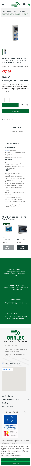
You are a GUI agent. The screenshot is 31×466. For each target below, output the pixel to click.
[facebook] (6, 412)
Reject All (15, 463)
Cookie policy (5, 455)
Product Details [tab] (15, 131)
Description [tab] (15, 127)
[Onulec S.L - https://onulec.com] (11, 363)
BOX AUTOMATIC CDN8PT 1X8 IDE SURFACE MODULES (22, 239)
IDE (25, 68)
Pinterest (12, 120)
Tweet (10, 120)
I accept (15, 459)
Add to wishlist (22, 105)
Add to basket (10, 105)
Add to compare (27, 105)
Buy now (17, 111)
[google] (25, 412)
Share (7, 120)
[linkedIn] (17, 412)
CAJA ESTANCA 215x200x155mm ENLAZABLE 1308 (8, 239)
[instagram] (14, 412)
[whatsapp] (21, 412)
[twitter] (10, 412)
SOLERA (5, 237)
